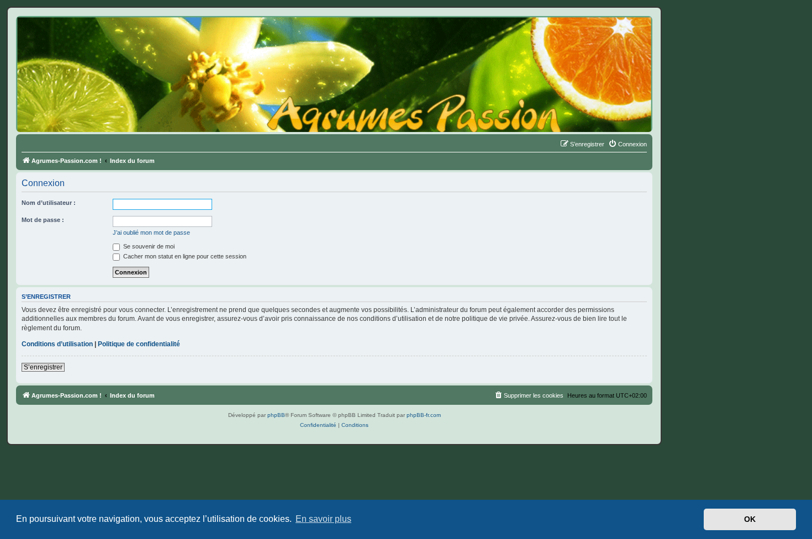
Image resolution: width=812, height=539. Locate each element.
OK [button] (750, 519)
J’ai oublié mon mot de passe (151, 232)
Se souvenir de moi (148, 246)
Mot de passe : (43, 219)
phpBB (276, 415)
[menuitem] (627, 144)
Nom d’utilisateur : (49, 202)
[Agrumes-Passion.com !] (66, 36)
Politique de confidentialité (139, 344)
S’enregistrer (43, 367)
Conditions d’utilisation (57, 344)
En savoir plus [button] (323, 519)
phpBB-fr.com (424, 415)
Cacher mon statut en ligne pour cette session (184, 256)
